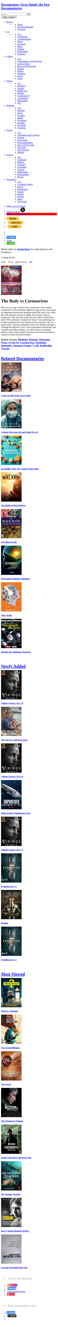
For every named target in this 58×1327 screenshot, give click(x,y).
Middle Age (22, 91)
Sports (20, 76)
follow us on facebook (15, 206)
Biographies (22, 101)
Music (20, 46)
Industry (20, 192)
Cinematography (24, 39)
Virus (4, 342)
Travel (20, 78)
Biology (20, 162)
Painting (20, 49)
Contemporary (23, 96)
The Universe (23, 150)
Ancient (20, 88)
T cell (35, 345)
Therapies (21, 128)
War (19, 103)
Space (19, 199)
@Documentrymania (16, 1291)
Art (7, 32)
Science (9, 155)
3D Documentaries (25, 27)
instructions (23, 249)
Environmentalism (25, 142)
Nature (9, 130)
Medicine (10, 105)
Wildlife (20, 152)
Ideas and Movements (26, 66)
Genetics (21, 115)
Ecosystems (22, 140)
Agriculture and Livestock (28, 135)
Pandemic (40, 342)
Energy (20, 187)
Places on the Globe (25, 145)
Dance (20, 41)
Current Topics (23, 64)
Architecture (22, 37)
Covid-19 (13, 342)
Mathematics (22, 172)
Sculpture (21, 54)
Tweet (9, 240)
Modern (20, 93)
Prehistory (21, 86)
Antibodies (46, 345)
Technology (11, 179)
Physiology (22, 120)
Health (20, 118)
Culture (9, 56)
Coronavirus (27, 342)
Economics (22, 167)
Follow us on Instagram (16, 214)
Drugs (20, 113)
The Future (22, 201)
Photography (22, 51)
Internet (20, 194)
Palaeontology (23, 174)
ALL (19, 34)
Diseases (21, 110)
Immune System (22, 345)
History (9, 81)
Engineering (22, 189)
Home (20, 24)
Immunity (6, 345)
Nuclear (20, 196)
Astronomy (22, 160)
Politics (20, 71)
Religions (21, 73)
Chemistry (21, 164)
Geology (21, 169)
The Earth (21, 147)
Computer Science (25, 184)
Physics (20, 177)
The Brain (21, 125)
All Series (21, 29)
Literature (21, 44)
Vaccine (5, 348)
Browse (9, 22)
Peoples (20, 69)
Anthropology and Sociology (29, 61)
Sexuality (21, 123)
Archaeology (22, 98)
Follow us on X (13, 211)
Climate (20, 137)
